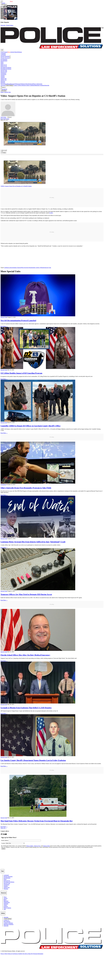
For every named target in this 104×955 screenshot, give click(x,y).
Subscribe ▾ (3, 4)
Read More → (4, 326)
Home (2, 92)
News (11, 1)
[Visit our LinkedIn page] (4, 834)
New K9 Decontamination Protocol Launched (18, 320)
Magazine (12, 84)
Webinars (22, 1)
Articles (14, 1)
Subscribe (3, 25)
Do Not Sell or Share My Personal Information (32, 953)
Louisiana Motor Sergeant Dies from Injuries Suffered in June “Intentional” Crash (33, 542)
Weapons (3, 81)
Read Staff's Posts (5, 118)
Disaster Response (5, 56)
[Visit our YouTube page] (6, 834)
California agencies (8, 267)
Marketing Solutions (39, 85)
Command (3, 53)
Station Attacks (17, 267)
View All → (3, 828)
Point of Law (4, 64)
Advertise (3, 85)
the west (36, 267)
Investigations (4, 59)
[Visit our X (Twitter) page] (3, 834)
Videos (18, 1)
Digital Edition (9, 25)
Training (3, 75)
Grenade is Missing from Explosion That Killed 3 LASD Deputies (26, 708)
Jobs (41, 84)
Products (31, 84)
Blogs (8, 84)
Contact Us (16, 85)
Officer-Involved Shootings (27, 267)
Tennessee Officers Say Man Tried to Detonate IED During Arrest (26, 594)
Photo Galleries (36, 84)
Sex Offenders (41, 267)
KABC (51, 213)
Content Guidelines (30, 85)
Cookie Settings (9, 85)
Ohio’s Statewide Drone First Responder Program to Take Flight (26, 488)
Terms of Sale (17, 953)
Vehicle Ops (3, 78)
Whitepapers (18, 84)
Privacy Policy (4, 953)
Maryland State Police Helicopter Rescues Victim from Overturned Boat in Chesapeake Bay (37, 821)
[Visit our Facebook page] (1, 834)
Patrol (2, 62)
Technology (3, 73)
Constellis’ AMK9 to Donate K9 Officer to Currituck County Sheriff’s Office (30, 426)
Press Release (22, 85)
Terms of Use (11, 953)
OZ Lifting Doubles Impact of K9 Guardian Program (21, 373)
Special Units (4, 70)
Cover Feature (6, 1)
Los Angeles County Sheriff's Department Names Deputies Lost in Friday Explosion (33, 760)
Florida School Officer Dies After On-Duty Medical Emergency (25, 655)
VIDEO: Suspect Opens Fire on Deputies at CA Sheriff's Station (16, 186)
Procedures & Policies (6, 67)
